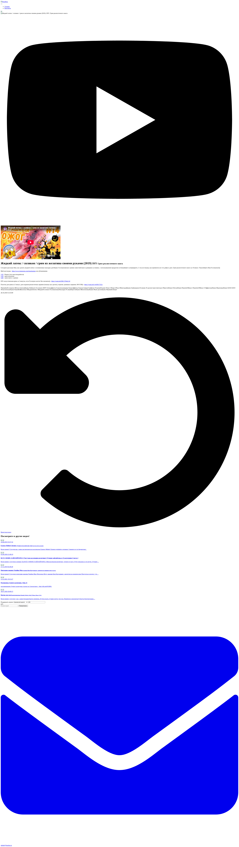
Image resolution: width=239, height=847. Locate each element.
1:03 (2, 274)
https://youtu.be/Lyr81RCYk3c (93, 284)
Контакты (7, 8)
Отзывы (7, 6)
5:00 (2, 278)
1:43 (2, 276)
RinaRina (5, 2)
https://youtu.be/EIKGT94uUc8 (60, 281)
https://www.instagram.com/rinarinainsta (24, 271)
